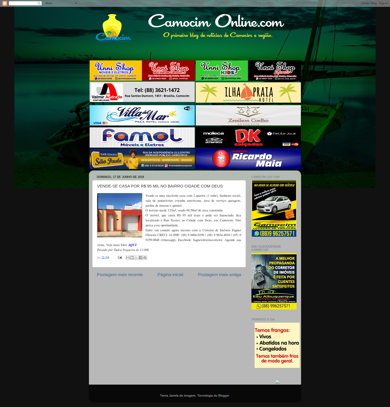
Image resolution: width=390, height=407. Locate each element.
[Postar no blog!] (132, 257)
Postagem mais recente (120, 274)
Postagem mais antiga (219, 274)
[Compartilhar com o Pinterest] (145, 257)
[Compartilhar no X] (136, 257)
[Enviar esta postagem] (119, 257)
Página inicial (170, 274)
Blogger (223, 395)
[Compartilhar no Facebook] (140, 257)
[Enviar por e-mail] (127, 257)
